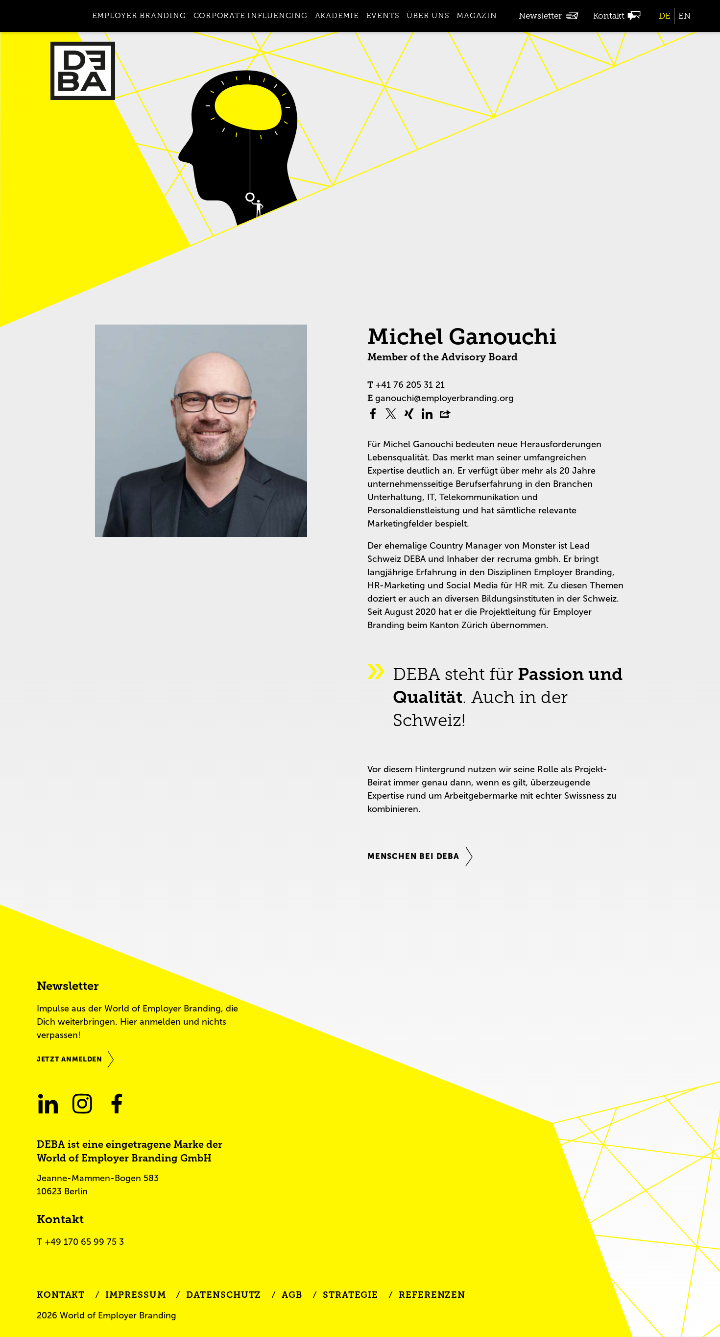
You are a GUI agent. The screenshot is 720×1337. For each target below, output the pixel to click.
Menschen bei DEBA (413, 856)
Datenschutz (223, 1294)
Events (383, 15)
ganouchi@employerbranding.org (444, 398)
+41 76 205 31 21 (410, 384)
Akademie (337, 15)
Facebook (116, 1103)
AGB (292, 1294)
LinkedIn (47, 1103)
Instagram (82, 1103)
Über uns (428, 15)
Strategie (350, 1294)
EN (684, 16)
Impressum (135, 1294)
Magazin (476, 15)
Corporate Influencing (250, 15)
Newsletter (540, 16)
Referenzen (432, 1294)
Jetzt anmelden (69, 1059)
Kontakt (608, 16)
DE (665, 16)
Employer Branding (139, 15)
